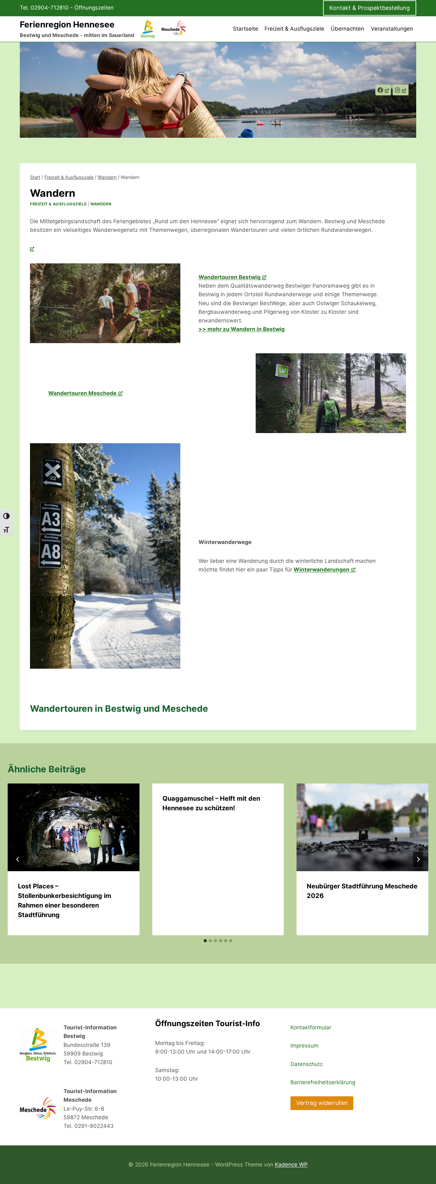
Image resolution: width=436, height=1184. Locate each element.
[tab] (205, 940)
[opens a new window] (32, 249)
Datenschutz (306, 1064)
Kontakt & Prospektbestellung (369, 7)
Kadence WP (291, 1164)
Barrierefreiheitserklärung (322, 1082)
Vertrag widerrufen (322, 1102)
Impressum (304, 1045)
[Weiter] (418, 859)
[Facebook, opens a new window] (383, 90)
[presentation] (73, 827)
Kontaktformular (310, 1027)
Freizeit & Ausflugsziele (294, 29)
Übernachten (347, 29)
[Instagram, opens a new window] (401, 90)
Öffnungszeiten (94, 7)
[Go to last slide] (18, 859)
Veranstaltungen (392, 29)
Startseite (245, 29)
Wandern (100, 204)
